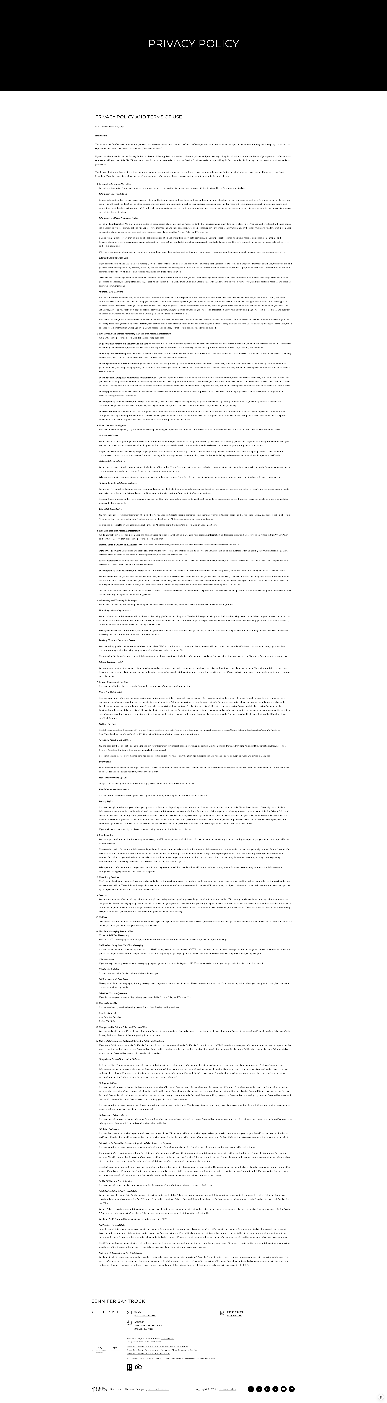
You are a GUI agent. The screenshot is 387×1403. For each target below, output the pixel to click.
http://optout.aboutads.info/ (267, 745)
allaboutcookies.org (178, 706)
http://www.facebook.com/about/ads (117, 734)
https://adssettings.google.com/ (253, 730)
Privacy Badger (257, 714)
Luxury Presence (158, 1389)
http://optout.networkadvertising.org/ (147, 750)
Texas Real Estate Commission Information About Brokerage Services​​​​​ (163, 1350)
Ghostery (284, 714)
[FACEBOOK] (251, 1389)
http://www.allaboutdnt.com (145, 771)
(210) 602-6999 (234, 1315)
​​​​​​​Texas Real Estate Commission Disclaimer (148, 1353)
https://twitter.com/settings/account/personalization (173, 734)
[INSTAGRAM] (259, 1389)
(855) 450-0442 (167, 1338)
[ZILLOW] (292, 1389)
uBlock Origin (108, 718)
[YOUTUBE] (284, 1389)
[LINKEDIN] (267, 1389)
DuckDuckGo (272, 714)
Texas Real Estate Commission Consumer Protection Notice (157, 1346)
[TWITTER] (275, 1389)
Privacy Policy (227, 1389)
